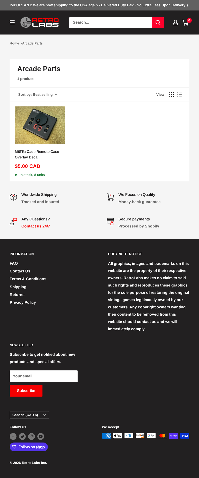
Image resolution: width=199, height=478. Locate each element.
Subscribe (26, 391)
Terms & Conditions (28, 279)
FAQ (14, 263)
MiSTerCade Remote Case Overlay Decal (37, 154)
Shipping (18, 287)
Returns (17, 295)
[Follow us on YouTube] (40, 436)
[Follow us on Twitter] (22, 436)
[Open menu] (12, 22)
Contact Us (20, 271)
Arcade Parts (32, 43)
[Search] (158, 22)
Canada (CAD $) (25, 415)
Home (14, 43)
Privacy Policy (23, 302)
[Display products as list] (179, 94)
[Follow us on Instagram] (31, 436)
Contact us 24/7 (35, 226)
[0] (185, 23)
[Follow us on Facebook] (13, 436)
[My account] (175, 22)
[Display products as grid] (171, 94)
